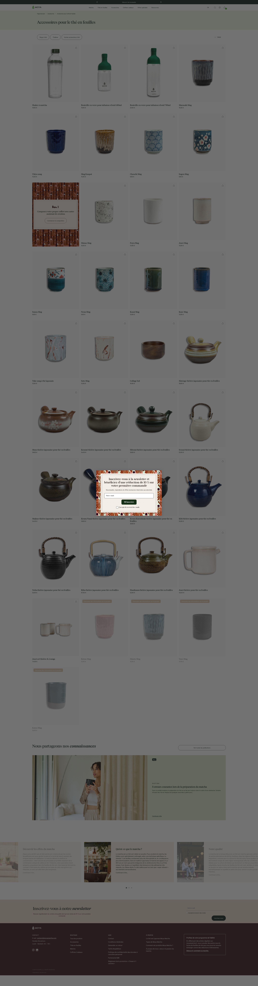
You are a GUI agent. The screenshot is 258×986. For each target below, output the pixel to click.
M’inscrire (129, 502)
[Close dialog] (159, 472)
